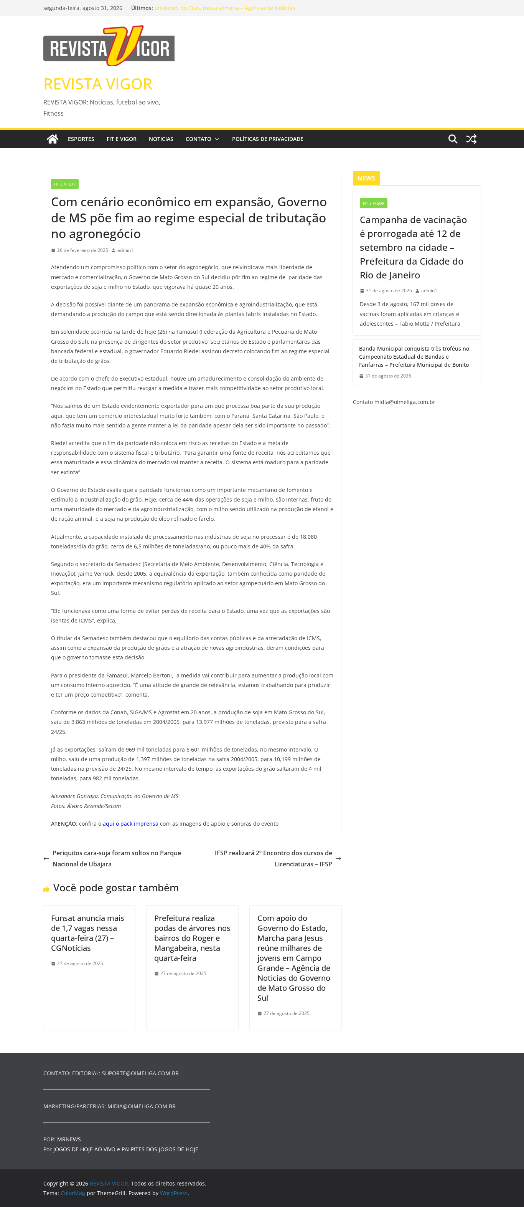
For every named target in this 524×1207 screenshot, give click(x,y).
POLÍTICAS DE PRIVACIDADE (267, 138)
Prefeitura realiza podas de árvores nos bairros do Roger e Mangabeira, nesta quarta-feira (192, 938)
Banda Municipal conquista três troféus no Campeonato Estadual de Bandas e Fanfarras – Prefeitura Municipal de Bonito (414, 356)
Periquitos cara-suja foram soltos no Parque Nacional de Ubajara (117, 858)
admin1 (125, 250)
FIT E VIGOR (122, 138)
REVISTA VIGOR (97, 83)
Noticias (161, 138)
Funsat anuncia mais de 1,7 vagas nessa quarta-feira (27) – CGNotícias (87, 933)
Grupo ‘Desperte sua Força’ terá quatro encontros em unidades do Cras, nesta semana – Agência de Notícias (225, 10)
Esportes (81, 138)
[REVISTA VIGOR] (52, 139)
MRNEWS (69, 1139)
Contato (198, 138)
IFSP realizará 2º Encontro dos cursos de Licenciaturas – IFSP (273, 858)
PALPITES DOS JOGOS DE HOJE (160, 1149)
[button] (215, 139)
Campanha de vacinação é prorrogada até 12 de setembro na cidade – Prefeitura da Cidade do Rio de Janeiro (413, 247)
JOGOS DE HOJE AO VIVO (85, 1149)
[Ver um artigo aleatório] (471, 139)
